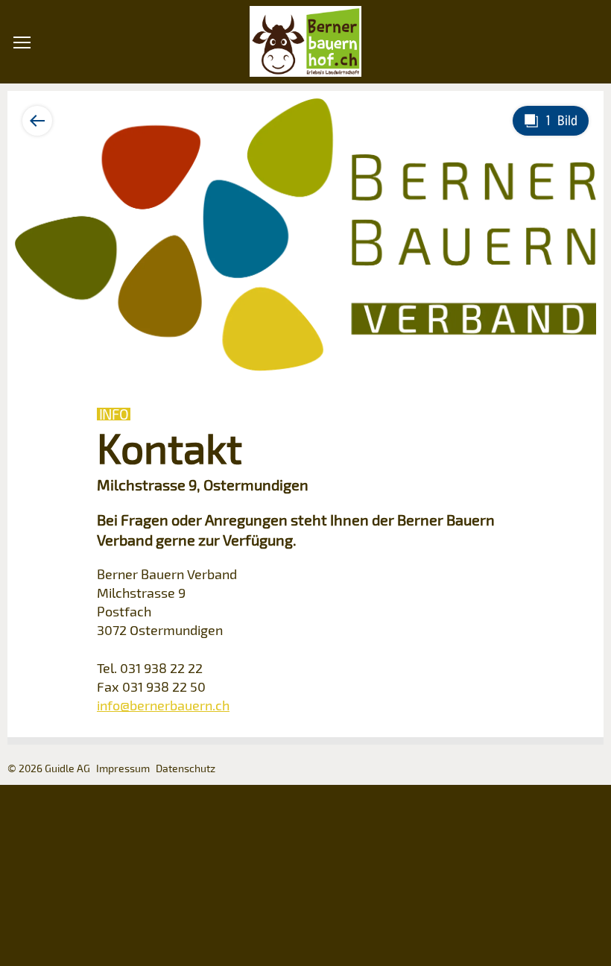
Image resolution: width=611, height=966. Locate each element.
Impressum (123, 768)
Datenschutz (185, 768)
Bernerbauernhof (305, 41)
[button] (22, 126)
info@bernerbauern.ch (163, 705)
